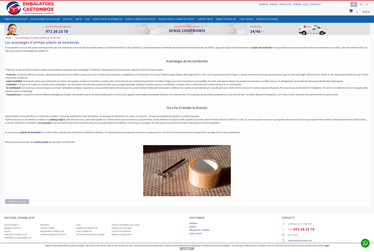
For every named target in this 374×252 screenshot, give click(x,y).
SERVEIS (274, 4)
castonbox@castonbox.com (300, 240)
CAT (366, 4)
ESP (361, 4)
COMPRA (297, 4)
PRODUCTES (285, 4)
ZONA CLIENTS (195, 233)
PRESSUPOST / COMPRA (199, 230)
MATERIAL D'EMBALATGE (19, 217)
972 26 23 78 (304, 229)
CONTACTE (315, 4)
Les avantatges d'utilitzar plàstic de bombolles (38, 37)
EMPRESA (263, 4)
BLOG (306, 4)
